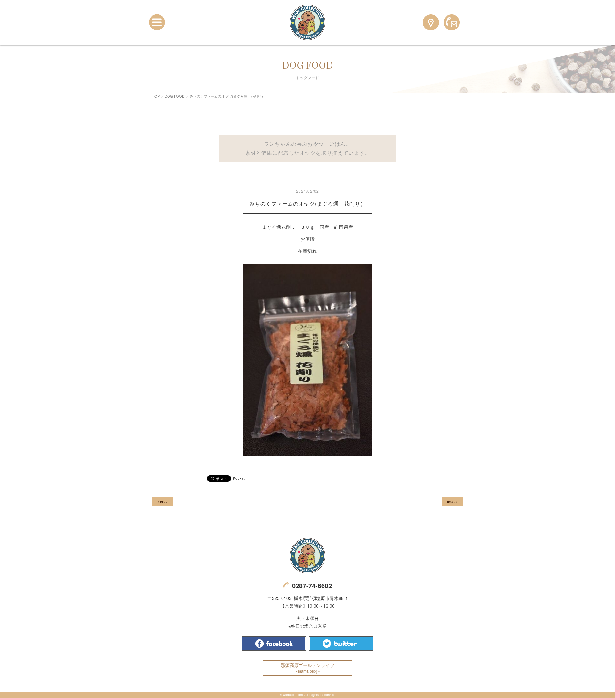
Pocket (239, 478)
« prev (162, 501)
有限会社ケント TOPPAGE (307, 555)
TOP (156, 96)
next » (452, 501)
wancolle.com (293, 695)
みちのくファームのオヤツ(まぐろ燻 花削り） (308, 203)
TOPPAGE (307, 22)
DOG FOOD (174, 96)
